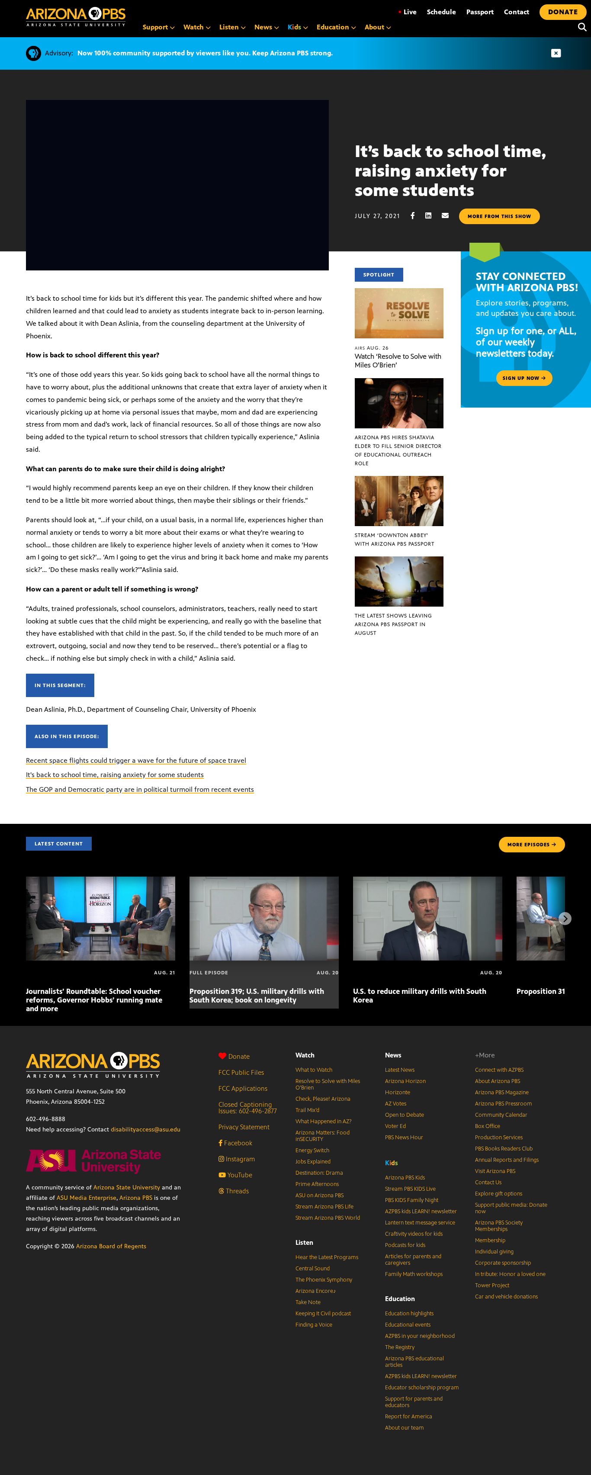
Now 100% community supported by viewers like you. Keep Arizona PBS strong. (205, 53)
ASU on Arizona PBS (320, 1195)
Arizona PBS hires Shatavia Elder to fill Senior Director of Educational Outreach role (398, 450)
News (393, 1055)
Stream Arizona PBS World (328, 1218)
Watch (305, 1055)
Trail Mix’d (307, 1110)
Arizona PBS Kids (405, 1177)
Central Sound (313, 1268)
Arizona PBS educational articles (414, 1362)
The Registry (399, 1347)
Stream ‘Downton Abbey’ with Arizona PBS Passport (394, 539)
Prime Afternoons (317, 1184)
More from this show (499, 216)
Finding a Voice (314, 1324)
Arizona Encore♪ (316, 1291)
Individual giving (494, 1251)
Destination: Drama (319, 1173)
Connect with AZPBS (499, 1070)
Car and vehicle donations (506, 1296)
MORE (528, 845)
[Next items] (565, 918)
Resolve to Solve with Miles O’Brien (328, 1084)
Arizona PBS (135, 1198)
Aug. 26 (372, 348)
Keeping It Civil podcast (323, 1313)
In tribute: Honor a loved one (510, 1274)
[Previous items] (25, 918)
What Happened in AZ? (324, 1121)
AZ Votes (395, 1103)
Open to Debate (404, 1115)
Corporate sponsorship (503, 1263)
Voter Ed (395, 1126)
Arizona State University (126, 1187)
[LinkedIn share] (432, 216)
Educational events (407, 1324)
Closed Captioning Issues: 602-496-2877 (247, 1107)
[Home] (75, 16)
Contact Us (488, 1182)
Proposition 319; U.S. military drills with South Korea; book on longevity (257, 995)
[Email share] (449, 216)
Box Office (487, 1126)
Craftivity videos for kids (414, 1234)
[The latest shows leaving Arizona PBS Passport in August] (399, 561)
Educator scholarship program (422, 1387)
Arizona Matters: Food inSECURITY (323, 1136)
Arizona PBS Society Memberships (499, 1226)
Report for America (408, 1416)
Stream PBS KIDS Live (410, 1189)
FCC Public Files (241, 1072)
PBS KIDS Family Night (411, 1200)
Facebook (237, 1143)
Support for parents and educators (414, 1402)
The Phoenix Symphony (324, 1279)
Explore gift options (498, 1193)
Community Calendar (501, 1115)
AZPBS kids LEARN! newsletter (421, 1211)
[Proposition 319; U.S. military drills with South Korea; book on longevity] (264, 881)
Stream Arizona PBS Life (324, 1206)
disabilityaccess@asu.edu (145, 1129)
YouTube (239, 1175)
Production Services (499, 1137)
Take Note (308, 1302)
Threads (236, 1191)
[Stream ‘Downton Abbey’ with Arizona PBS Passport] (399, 480)
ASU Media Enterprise (86, 1198)
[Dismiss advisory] (556, 53)
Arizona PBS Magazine (502, 1092)
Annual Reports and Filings (507, 1160)
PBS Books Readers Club (504, 1148)
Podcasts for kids (405, 1245)
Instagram (239, 1159)
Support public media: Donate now (511, 1208)
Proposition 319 (543, 991)
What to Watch (314, 1070)
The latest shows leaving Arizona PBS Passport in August (393, 624)
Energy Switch (312, 1150)
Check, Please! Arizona (323, 1099)
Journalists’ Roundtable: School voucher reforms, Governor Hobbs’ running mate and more (94, 1000)
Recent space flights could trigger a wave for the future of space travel (136, 760)
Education (400, 1299)
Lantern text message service (420, 1222)
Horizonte (397, 1092)
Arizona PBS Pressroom (503, 1103)
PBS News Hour (404, 1137)
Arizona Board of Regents (111, 1246)
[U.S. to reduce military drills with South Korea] (427, 881)
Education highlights (409, 1313)
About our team (404, 1427)
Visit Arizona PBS (495, 1171)
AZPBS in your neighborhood (420, 1336)
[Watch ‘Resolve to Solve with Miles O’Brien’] (399, 293)
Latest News (399, 1070)
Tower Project (492, 1285)
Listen (304, 1242)
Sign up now (522, 378)
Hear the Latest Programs (327, 1257)
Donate (239, 1056)
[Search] (580, 27)
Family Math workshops (414, 1274)
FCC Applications (242, 1088)
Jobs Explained (313, 1161)
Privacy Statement (244, 1127)
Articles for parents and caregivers (413, 1259)
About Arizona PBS (497, 1081)
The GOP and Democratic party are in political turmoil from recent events (140, 789)
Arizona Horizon (405, 1081)
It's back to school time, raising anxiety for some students (115, 775)
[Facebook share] (417, 216)
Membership (490, 1240)
